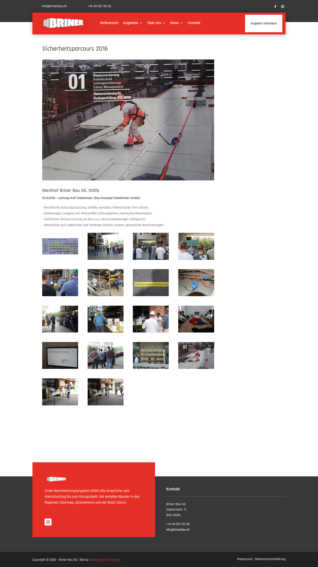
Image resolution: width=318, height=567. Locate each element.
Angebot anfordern (264, 23)
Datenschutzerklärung (270, 559)
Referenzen (109, 22)
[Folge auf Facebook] (275, 7)
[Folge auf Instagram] (283, 7)
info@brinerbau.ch (54, 6)
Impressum (244, 559)
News (174, 22)
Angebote (130, 22)
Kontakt (194, 22)
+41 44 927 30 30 (99, 6)
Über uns (154, 22)
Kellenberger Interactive (105, 560)
